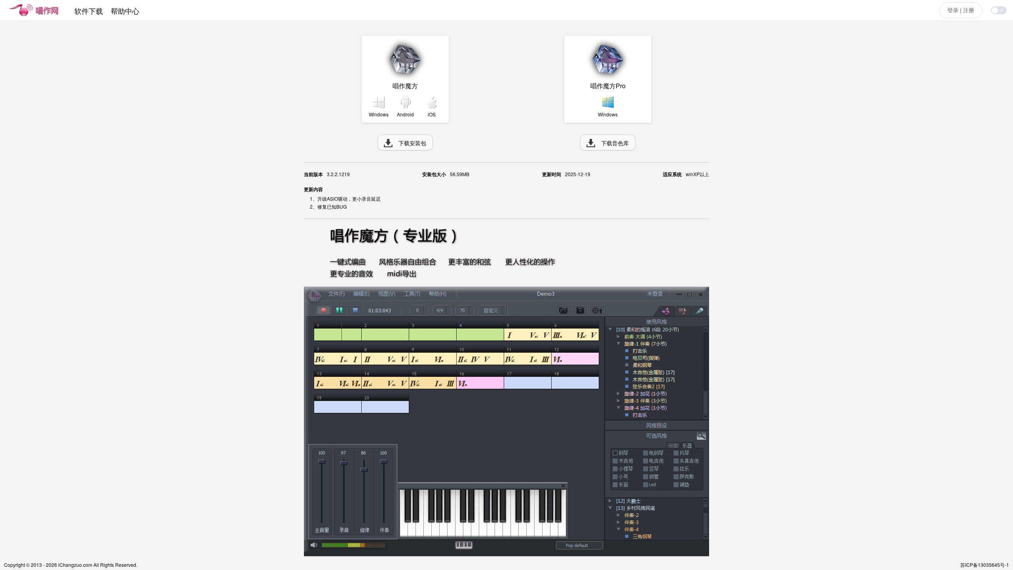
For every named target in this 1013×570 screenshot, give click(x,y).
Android (405, 114)
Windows (379, 114)
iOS (432, 114)
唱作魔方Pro (608, 85)
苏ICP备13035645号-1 (984, 564)
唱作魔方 (405, 85)
